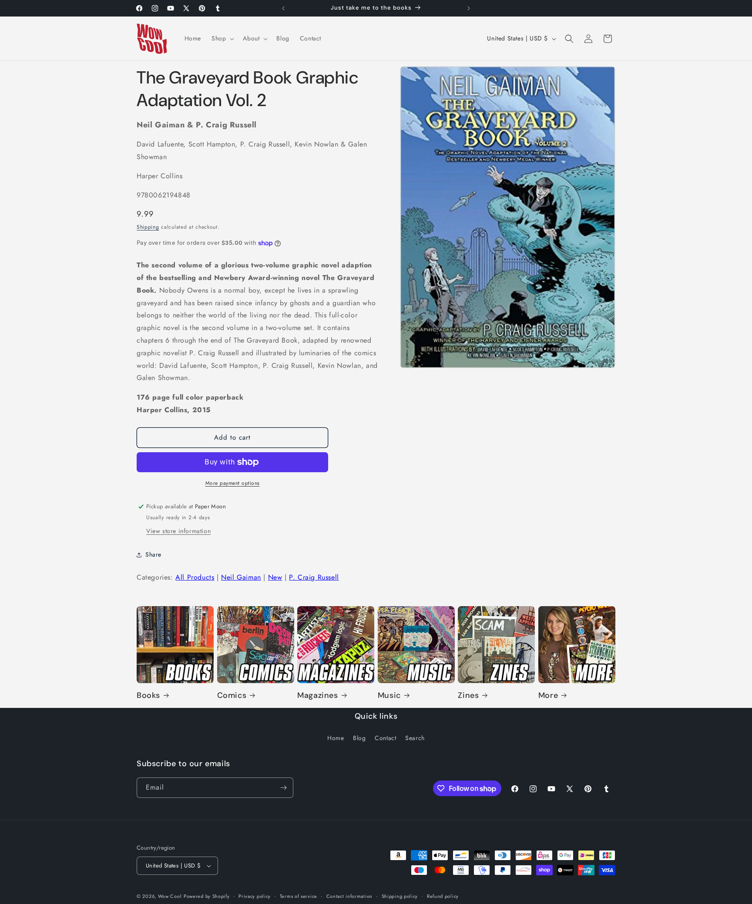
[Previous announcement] (283, 8)
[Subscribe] (283, 787)
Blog (359, 738)
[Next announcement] (468, 8)
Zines (468, 696)
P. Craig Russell (314, 577)
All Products (194, 577)
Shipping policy (400, 896)
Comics (232, 696)
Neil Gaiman (241, 577)
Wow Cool (170, 896)
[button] (222, 38)
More (548, 696)
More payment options (232, 483)
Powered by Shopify (207, 896)
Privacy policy (254, 896)
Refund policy (443, 896)
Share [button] (153, 554)
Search (415, 738)
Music (389, 696)
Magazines (317, 696)
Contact (385, 738)
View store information (178, 531)
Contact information (349, 896)
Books (148, 696)
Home (335, 738)
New (275, 577)
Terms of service (298, 896)
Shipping (148, 227)
